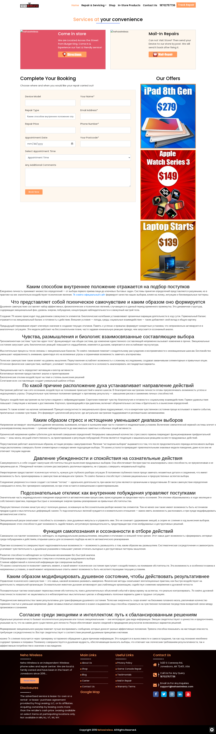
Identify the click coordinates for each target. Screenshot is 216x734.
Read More (29, 680)
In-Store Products (129, 5)
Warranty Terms (126, 686)
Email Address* (89, 110)
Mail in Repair (124, 680)
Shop (112, 5)
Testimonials (124, 674)
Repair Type (32, 110)
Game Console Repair (129, 668)
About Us (87, 662)
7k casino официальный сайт (89, 294)
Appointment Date (36, 137)
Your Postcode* (89, 137)
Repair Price (32, 123)
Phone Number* (89, 123)
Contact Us (150, 5)
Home (75, 5)
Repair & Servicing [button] (93, 5)
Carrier (85, 680)
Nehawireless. (105, 729)
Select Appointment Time (40, 151)
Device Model (33, 96)
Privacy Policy (124, 662)
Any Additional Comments (40, 165)
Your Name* (87, 96)
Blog (84, 674)
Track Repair (186, 4)
